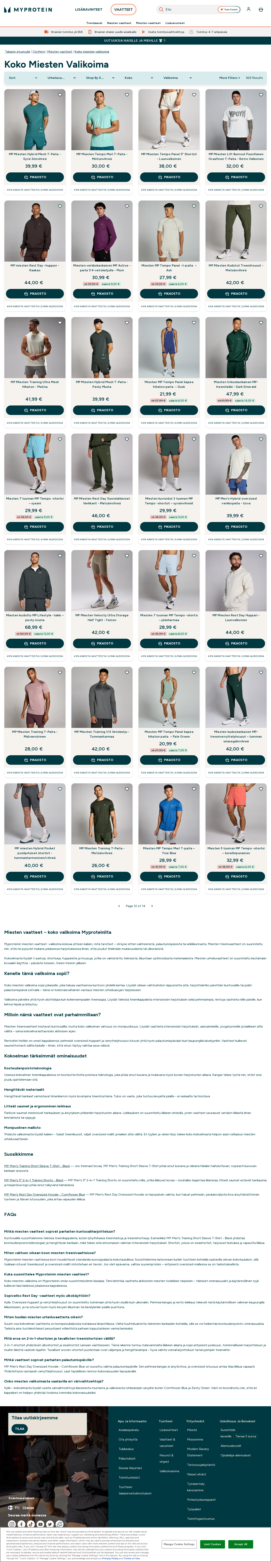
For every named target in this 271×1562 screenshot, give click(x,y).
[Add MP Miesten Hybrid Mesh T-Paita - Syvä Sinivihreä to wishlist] (60, 95)
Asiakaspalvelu (129, 1430)
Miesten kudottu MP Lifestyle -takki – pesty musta (35, 618)
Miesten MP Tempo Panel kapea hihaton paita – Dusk (169, 384)
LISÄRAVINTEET (88, 9)
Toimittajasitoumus (201, 1518)
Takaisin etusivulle (17, 51)
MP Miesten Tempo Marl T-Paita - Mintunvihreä (102, 156)
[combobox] (199, 9)
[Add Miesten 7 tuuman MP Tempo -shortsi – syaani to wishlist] (60, 439)
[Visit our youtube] (40, 1524)
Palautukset (127, 1458)
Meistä (192, 1430)
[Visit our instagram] (12, 1524)
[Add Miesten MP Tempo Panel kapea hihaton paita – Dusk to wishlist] (194, 323)
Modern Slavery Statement (198, 1452)
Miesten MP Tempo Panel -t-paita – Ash (169, 268)
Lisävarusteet (175, 23)
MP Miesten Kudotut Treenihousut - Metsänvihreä (236, 268)
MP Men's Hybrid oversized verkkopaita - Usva (236, 501)
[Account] (249, 9)
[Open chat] (59, 1524)
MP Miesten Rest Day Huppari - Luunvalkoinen (236, 618)
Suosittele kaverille (238, 1433)
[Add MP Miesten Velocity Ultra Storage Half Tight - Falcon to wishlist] (127, 556)
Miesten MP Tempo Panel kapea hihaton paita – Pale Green (169, 734)
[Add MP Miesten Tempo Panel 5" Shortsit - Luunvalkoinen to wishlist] (194, 95)
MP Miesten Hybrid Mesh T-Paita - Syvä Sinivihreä (35, 156)
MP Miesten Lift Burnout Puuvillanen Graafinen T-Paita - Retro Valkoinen (236, 156)
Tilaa (19, 1428)
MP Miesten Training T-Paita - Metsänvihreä (102, 851)
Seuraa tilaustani (130, 1468)
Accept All (240, 1544)
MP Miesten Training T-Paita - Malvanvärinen (35, 734)
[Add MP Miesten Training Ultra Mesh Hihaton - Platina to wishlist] (60, 323)
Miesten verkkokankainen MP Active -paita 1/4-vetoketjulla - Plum (102, 268)
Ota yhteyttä (128, 1439)
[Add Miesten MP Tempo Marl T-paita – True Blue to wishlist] (194, 789)
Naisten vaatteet (119, 23)
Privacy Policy (110, 1558)
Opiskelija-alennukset (236, 1455)
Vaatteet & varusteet (167, 1442)
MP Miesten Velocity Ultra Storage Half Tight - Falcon (102, 618)
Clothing (39, 51)
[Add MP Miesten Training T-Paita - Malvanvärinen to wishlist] (60, 672)
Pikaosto (38, 177)
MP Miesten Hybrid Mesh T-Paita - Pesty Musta (102, 384)
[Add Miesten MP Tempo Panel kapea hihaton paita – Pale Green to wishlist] (194, 672)
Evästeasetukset (21, 1498)
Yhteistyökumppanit (201, 1499)
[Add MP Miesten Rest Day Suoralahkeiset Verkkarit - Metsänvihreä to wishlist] (127, 439)
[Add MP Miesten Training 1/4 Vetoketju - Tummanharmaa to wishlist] (127, 672)
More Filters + (229, 77)
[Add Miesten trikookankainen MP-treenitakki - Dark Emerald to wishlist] (261, 323)
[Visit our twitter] (50, 1524)
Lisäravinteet (169, 1430)
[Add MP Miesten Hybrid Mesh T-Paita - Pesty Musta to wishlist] (127, 323)
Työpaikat (194, 1509)
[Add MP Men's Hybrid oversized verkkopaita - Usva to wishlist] (261, 439)
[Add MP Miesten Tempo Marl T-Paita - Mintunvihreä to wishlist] (127, 95)
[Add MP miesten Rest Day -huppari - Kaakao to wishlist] (60, 206)
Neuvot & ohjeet (166, 1458)
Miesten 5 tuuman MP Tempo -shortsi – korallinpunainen (236, 851)
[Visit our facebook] (21, 1524)
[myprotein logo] (28, 9)
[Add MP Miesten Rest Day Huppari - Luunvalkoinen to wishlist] (261, 556)
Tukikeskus (126, 1449)
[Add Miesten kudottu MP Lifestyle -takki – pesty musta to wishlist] (60, 556)
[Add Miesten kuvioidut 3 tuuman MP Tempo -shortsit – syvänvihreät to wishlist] (194, 439)
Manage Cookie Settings (179, 1544)
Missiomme (195, 1439)
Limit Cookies (212, 1544)
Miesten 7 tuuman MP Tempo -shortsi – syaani (35, 501)
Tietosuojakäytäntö (201, 1464)
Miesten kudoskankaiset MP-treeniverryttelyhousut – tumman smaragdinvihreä (236, 736)
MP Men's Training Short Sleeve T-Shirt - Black (37, 1166)
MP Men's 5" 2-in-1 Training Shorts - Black (33, 1180)
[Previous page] (119, 906)
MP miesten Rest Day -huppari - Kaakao (35, 268)
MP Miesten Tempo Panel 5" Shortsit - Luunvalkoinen (169, 156)
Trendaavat (94, 23)
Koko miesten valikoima (92, 51)
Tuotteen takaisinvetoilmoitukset (135, 1490)
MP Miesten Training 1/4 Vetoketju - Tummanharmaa (101, 734)
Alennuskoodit (231, 1445)
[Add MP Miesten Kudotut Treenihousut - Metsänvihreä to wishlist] (261, 206)
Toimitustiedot (129, 1477)
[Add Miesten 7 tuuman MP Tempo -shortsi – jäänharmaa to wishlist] (194, 556)
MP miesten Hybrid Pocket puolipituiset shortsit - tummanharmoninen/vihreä (35, 853)
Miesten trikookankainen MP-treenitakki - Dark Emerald (236, 384)
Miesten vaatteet (148, 23)
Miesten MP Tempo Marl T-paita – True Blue (169, 851)
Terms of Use (132, 1558)
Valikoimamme (169, 1471)
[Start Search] (161, 9)
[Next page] (152, 906)
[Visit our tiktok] (31, 1524)
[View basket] (261, 9)
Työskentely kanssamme (196, 1487)
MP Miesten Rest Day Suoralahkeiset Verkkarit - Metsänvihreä (102, 501)
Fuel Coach (231, 9)
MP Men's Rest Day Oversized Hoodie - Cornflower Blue (44, 1194)
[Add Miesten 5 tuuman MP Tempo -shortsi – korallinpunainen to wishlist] (261, 789)
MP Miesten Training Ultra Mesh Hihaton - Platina (35, 384)
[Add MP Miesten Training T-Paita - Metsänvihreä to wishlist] (127, 789)
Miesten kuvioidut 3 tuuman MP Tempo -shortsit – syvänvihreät (169, 501)
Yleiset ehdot (196, 1474)
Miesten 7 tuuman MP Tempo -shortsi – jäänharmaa (169, 618)
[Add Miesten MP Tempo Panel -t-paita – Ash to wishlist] (194, 206)
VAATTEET (123, 9)
